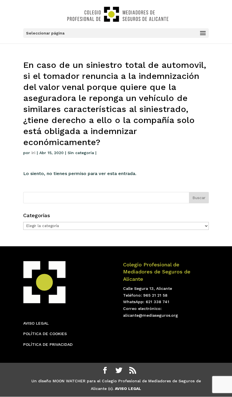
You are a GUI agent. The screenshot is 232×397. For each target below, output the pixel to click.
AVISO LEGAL (36, 323)
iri (33, 152)
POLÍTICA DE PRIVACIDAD (48, 344)
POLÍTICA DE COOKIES (45, 333)
